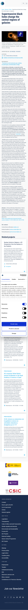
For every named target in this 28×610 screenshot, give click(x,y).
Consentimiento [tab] (6, 279)
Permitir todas (14, 324)
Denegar (14, 333)
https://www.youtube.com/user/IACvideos (17, 597)
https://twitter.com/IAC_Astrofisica (4, 597)
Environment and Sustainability (10, 529)
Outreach (7, 9)
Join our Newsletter (14, 588)
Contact (4, 502)
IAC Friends (5, 541)
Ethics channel (5, 577)
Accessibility (5, 558)
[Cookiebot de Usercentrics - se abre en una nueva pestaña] (20, 275)
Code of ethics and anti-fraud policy (11, 524)
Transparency (5, 521)
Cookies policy (6, 555)
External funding (6, 536)
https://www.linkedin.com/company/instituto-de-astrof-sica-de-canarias (14, 597)
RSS (3, 572)
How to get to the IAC (7, 505)
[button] (14, 36)
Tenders (4, 567)
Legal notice (5, 553)
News (10, 9)
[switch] (24, 308)
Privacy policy (5, 550)
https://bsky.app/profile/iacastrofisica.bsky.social (20, 597)
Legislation (5, 519)
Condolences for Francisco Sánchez (11, 579)
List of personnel (6, 507)
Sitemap (4, 548)
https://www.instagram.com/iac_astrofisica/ (10, 597)
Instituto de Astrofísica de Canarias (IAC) (13, 57)
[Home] (2, 3)
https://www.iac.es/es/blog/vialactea (23, 597)
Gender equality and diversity (9, 526)
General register (6, 512)
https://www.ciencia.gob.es (13, 465)
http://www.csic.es (13, 491)
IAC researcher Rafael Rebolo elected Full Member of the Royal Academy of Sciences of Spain (13, 375)
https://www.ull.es (13, 483)
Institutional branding (7, 569)
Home (3, 9)
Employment (5, 564)
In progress (8, 266)
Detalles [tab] (14, 279)
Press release (8, 371)
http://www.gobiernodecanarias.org (13, 474)
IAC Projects (5, 534)
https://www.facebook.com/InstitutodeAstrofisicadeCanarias (7, 597)
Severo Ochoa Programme (9, 538)
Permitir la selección (14, 328)
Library (3, 509)
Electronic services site (8, 574)
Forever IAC (5, 531)
